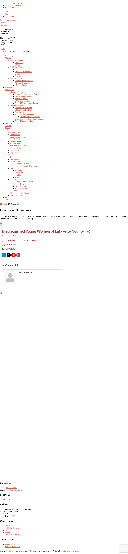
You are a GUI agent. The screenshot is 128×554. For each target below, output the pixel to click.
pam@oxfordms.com (14, 490)
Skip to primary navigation (15, 3)
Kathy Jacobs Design (70, 551)
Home (5, 204)
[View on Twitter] (9, 257)
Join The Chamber (12, 547)
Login (2, 49)
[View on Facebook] (4, 257)
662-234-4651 (11, 488)
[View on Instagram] (18, 257)
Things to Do (10, 532)
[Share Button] (89, 231)
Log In (7, 526)
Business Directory (12, 535)
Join (6, 49)
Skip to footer (10, 7)
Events (7, 530)
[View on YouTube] (13, 257)
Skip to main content (13, 5)
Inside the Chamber (12, 528)
